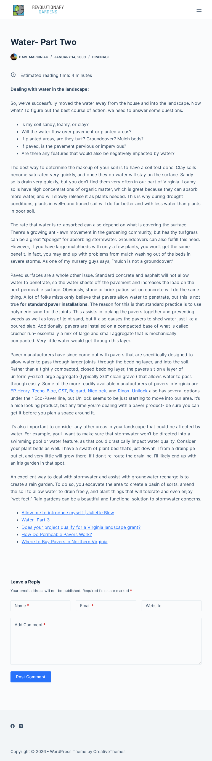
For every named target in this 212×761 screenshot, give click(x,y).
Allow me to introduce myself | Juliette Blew (68, 512)
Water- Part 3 (36, 519)
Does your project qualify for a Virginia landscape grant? (81, 527)
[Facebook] (12, 726)
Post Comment (31, 676)
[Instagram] (21, 726)
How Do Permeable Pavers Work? (57, 534)
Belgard (77, 390)
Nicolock (97, 390)
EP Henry (20, 390)
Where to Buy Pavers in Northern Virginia (64, 541)
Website (153, 605)
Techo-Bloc (44, 390)
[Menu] (199, 9)
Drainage (101, 57)
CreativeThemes (109, 751)
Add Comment (30, 624)
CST (62, 390)
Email (87, 605)
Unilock (140, 390)
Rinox (123, 390)
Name (22, 605)
